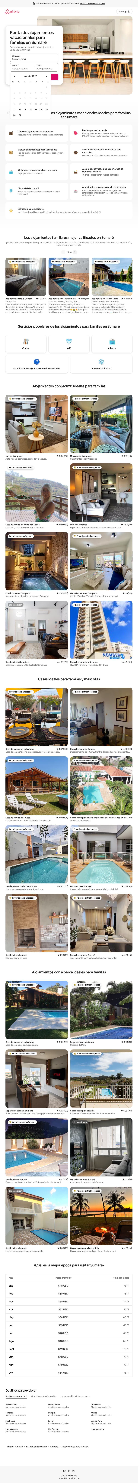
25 (25, 109)
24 (20, 109)
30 (14, 115)
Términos (75, 1478)
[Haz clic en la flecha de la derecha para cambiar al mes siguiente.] (46, 76)
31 (20, 115)
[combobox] (34, 59)
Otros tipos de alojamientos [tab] (43, 1396)
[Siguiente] (75, 252)
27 (36, 109)
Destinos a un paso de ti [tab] (16, 1396)
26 (30, 109)
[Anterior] (63, 252)
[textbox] (22, 68)
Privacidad (63, 1478)
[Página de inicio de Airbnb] (12, 11)
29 (46, 109)
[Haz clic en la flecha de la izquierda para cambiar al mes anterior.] (15, 76)
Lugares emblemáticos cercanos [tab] (75, 1396)
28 (41, 109)
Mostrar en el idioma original (92, 3)
